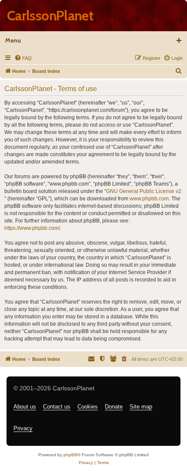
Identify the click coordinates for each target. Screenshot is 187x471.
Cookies (87, 406)
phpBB (70, 454)
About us (24, 406)
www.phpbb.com (149, 199)
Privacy (23, 428)
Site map (141, 406)
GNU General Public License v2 (143, 191)
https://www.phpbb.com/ (32, 228)
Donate (114, 406)
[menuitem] (23, 58)
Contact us (56, 406)
